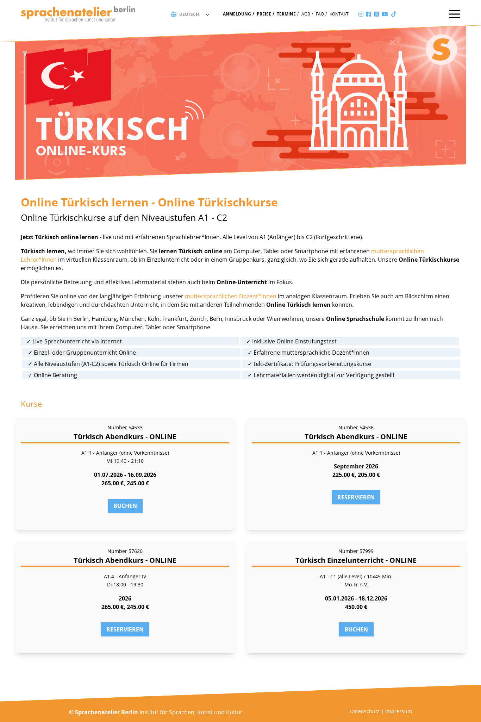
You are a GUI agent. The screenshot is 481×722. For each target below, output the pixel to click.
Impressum (398, 711)
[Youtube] (385, 14)
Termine (286, 14)
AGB (305, 14)
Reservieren (356, 497)
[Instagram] (360, 14)
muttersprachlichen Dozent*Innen (230, 296)
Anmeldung (237, 14)
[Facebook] (368, 14)
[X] (376, 14)
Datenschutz (365, 711)
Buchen (125, 506)
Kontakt (339, 14)
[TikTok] (393, 14)
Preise (264, 14)
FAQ (320, 14)
